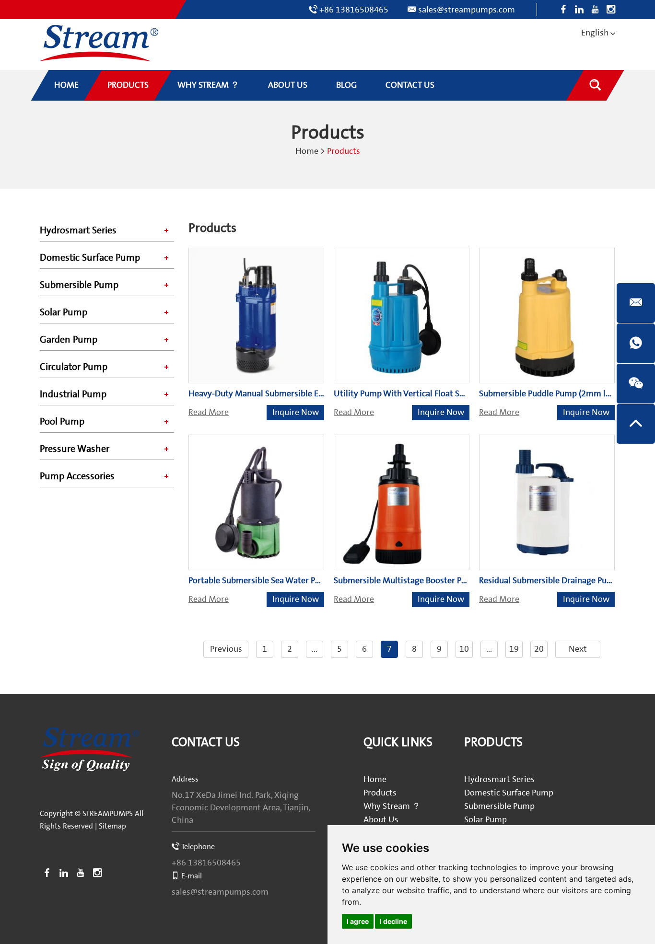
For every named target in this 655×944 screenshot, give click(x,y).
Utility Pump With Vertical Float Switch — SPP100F (429, 394)
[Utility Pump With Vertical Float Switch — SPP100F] (401, 315)
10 (464, 649)
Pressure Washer (74, 449)
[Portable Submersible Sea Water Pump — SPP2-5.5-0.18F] (256, 502)
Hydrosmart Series (78, 230)
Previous (226, 649)
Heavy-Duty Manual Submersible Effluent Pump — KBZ (291, 394)
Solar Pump (63, 312)
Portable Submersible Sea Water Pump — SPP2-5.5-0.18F (294, 581)
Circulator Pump (73, 367)
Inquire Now (295, 412)
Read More (208, 412)
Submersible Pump (79, 285)
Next (578, 649)
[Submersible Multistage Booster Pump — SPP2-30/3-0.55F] (401, 502)
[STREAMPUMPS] (99, 43)
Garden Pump (68, 339)
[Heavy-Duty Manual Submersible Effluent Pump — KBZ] (256, 315)
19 (514, 649)
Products (380, 793)
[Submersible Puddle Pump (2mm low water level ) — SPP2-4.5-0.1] (547, 315)
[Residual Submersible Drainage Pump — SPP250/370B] (547, 502)
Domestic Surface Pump (90, 258)
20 (539, 649)
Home (306, 151)
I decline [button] (393, 921)
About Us (380, 820)
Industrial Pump (73, 394)
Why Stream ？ (392, 806)
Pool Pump (62, 421)
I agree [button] (358, 921)
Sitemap (112, 826)
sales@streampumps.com (466, 10)
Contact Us (206, 742)
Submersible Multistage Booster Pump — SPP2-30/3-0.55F (443, 581)
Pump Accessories (77, 476)
